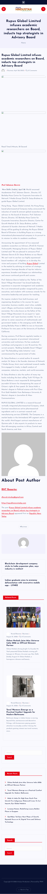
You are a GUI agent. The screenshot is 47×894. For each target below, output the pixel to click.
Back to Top (25, 889)
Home (23, 43)
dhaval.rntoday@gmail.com (13, 497)
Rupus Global (32, 263)
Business (10, 70)
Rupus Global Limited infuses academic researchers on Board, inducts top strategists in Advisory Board (21, 510)
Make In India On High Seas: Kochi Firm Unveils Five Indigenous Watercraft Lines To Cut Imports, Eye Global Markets (23, 801)
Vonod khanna (16, 634)
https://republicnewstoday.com (14, 503)
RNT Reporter (9, 489)
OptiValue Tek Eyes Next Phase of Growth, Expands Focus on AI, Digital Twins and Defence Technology (23, 819)
